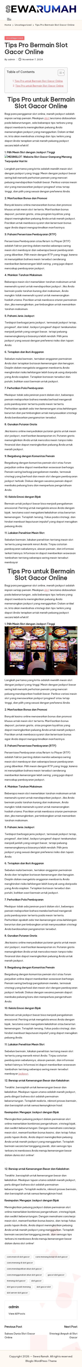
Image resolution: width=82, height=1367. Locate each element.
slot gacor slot (44, 1287)
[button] (17, 1314)
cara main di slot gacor (18, 1257)
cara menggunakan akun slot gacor (24, 1275)
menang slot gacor (16, 1281)
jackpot (23, 1073)
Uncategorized (14, 38)
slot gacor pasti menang (19, 1287)
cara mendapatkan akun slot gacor (24, 1269)
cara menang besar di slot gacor (51, 1257)
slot (47, 118)
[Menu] (9, 19)
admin (14, 1306)
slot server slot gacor (17, 1293)
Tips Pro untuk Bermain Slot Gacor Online (38, 81)
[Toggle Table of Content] (59, 73)
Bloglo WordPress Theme (41, 1361)
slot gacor (36, 1281)
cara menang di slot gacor (20, 1263)
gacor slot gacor (56, 1275)
